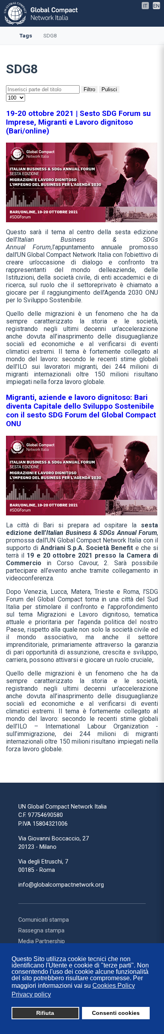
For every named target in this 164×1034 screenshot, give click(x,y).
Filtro (89, 89)
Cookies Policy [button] (113, 985)
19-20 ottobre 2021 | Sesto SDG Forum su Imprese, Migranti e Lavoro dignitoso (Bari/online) (78, 122)
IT (145, 6)
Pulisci (109, 89)
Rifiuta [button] (45, 1013)
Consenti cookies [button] (116, 1013)
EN (156, 6)
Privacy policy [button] (31, 994)
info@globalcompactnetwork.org (61, 884)
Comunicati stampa (43, 919)
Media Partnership (41, 941)
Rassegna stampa (41, 930)
